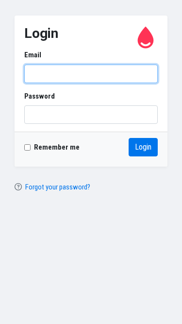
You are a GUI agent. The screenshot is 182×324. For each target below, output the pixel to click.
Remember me (57, 147)
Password (39, 96)
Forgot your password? (57, 187)
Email (32, 55)
